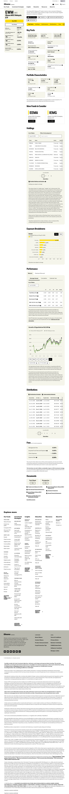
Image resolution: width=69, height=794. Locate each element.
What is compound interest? (38, 542)
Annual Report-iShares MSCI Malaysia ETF (36, 493)
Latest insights (28, 522)
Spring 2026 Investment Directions (28, 552)
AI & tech (6, 567)
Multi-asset (7, 548)
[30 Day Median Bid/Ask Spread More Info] (62, 65)
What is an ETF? (37, 552)
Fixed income (7, 539)
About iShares (38, 637)
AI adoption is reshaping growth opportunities (28, 532)
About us (58, 522)
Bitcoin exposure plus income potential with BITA (17, 583)
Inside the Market (27, 547)
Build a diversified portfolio (48, 529)
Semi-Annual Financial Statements (36, 489)
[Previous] (40, 176)
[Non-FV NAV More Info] (54, 59)
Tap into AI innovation (17, 569)
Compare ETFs (7, 527)
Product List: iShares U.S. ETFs (35, 486)
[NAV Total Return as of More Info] (6, 36)
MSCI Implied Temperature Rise (11, 759)
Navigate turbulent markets (16, 561)
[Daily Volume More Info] (60, 34)
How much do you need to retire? (38, 597)
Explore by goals (6, 525)
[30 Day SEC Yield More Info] (49, 79)
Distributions (53, 24)
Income (6, 554)
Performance (44, 24)
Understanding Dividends (49, 394)
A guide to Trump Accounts (37, 603)
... (49, 433)
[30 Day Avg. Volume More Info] (37, 62)
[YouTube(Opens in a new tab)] (20, 651)
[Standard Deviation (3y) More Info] (39, 87)
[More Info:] (45, 181)
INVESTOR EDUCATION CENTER (38, 523)
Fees (60, 24)
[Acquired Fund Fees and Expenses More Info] (47, 450)
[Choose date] (36, 363)
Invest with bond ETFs (17, 540)
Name (36, 140)
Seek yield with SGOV (18, 618)
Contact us (58, 525)
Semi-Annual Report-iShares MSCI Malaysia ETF (56, 487)
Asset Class (62, 140)
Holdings (37, 24)
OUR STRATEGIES (17, 524)
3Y (40, 359)
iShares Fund (9, 666)
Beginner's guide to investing (37, 532)
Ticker (30, 140)
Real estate (6, 546)
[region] (14, 39)
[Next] (51, 176)
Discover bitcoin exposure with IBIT (17, 613)
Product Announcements (41, 642)
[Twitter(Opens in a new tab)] (17, 651)
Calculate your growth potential (49, 523)
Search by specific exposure (6, 577)
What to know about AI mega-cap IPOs (28, 558)
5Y (43, 359)
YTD (30, 359)
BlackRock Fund (18, 666)
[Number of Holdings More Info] (32, 80)
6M (34, 359)
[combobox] (34, 136)
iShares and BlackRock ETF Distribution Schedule (36, 496)
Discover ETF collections (7, 531)
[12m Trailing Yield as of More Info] (6, 44)
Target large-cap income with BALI (17, 590)
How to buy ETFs (38, 556)
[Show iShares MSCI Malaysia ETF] (36, 330)
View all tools (49, 532)
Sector (55, 140)
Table (60, 234)
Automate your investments (18, 536)
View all (37, 546)
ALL (50, 359)
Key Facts (30, 24)
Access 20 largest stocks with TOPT (17, 601)
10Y (47, 359)
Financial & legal (48, 546)
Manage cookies (55, 650)
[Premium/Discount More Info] (37, 56)
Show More (45, 178)
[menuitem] (6, 7)
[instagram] (8, 651)
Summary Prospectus (53, 490)
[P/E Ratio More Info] (52, 93)
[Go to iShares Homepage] (9, 4)
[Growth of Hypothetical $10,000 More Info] (49, 327)
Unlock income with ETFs (18, 549)
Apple (5, 581)
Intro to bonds (38, 570)
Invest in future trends (17, 565)
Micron (5, 589)
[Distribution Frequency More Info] (58, 50)
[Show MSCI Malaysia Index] (49, 330)
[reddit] (5, 651)
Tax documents (48, 542)
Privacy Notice (54, 640)
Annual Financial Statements (54, 493)
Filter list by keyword (45, 133)
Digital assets (7, 541)
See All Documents (31, 499)
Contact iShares (39, 640)
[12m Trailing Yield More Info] (57, 80)
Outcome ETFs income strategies (28, 539)
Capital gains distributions (49, 538)
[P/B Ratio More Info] (33, 93)
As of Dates (31, 133)
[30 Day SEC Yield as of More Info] (6, 40)
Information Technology (7, 584)
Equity (5, 537)
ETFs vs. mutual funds (38, 560)
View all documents (48, 550)
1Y (37, 359)
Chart (56, 234)
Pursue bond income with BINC (17, 595)
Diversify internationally (18, 556)
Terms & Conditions (56, 637)
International (7, 562)
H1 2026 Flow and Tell (28, 563)
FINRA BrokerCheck (56, 645)
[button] (61, 4)
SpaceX (6, 587)
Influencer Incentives (56, 648)
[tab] (30, 273)
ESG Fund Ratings (56, 756)
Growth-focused (6, 557)
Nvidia (5, 591)
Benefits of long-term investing (38, 537)
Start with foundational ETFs (17, 532)
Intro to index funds (38, 573)
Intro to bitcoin (39, 576)
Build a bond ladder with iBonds (17, 545)
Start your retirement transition (37, 592)
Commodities (7, 544)
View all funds (7, 521)
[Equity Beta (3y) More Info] (55, 87)
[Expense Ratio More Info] (36, 457)
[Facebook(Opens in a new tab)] (11, 651)
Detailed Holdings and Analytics (37, 181)
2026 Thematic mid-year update (28, 527)
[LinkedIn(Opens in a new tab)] (14, 651)
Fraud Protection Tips (41, 645)
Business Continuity (56, 642)
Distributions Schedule (35, 394)
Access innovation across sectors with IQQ (18, 606)
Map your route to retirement (37, 587)
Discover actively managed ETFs (18, 573)
